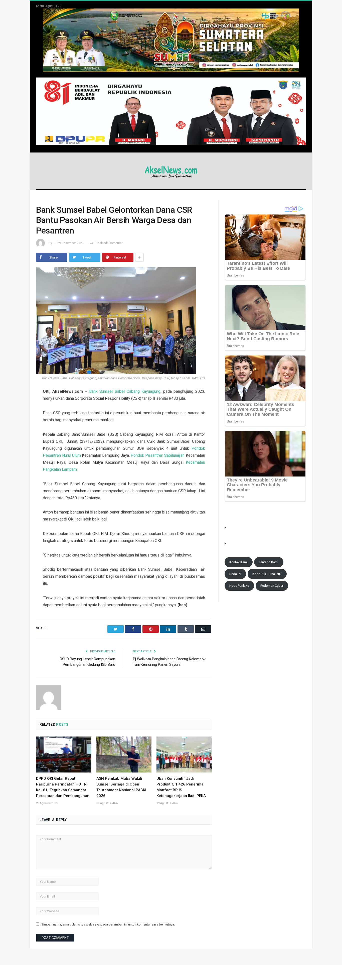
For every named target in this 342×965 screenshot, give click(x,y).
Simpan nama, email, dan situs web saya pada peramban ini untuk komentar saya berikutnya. (108, 924)
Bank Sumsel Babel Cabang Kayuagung (124, 391)
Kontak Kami (238, 562)
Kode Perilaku (239, 586)
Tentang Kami (268, 562)
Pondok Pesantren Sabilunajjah (158, 455)
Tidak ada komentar (109, 243)
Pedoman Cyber (271, 586)
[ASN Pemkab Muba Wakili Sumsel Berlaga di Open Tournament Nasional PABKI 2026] (124, 754)
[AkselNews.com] (171, 171)
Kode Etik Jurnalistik (267, 574)
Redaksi (235, 574)
